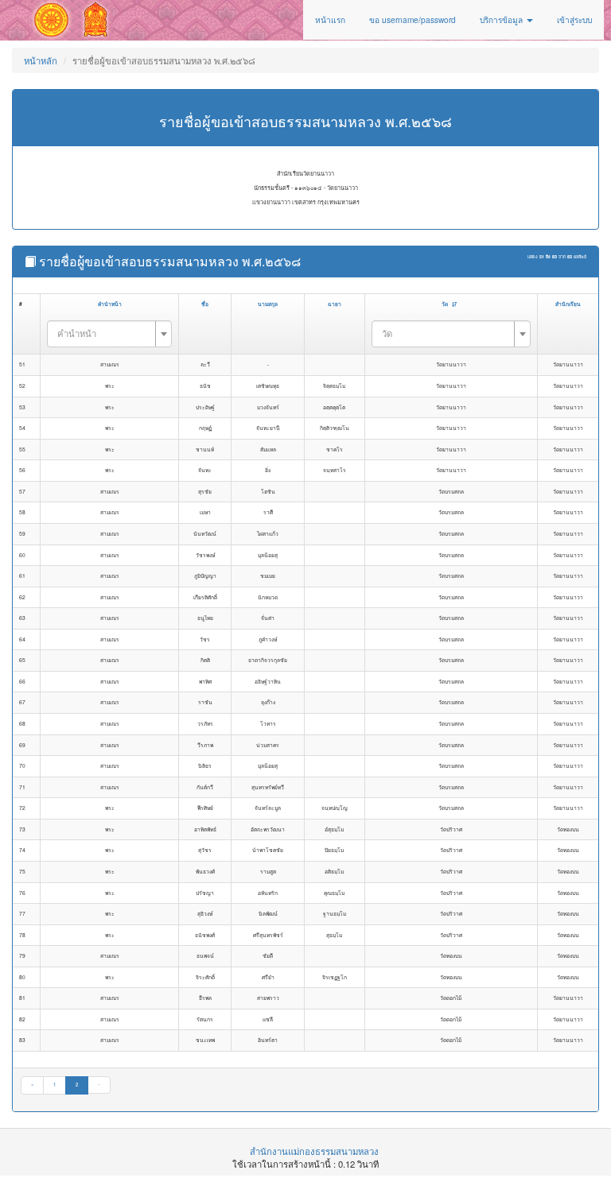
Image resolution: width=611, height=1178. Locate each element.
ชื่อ (204, 304)
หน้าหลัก (40, 60)
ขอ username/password (412, 19)
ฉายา (334, 304)
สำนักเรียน (568, 304)
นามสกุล (268, 304)
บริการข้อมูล (502, 19)
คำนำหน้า (110, 304)
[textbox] (105, 333)
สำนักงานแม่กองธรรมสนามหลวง (314, 1151)
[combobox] (110, 333)
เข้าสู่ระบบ (574, 19)
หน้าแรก (330, 19)
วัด (445, 304)
